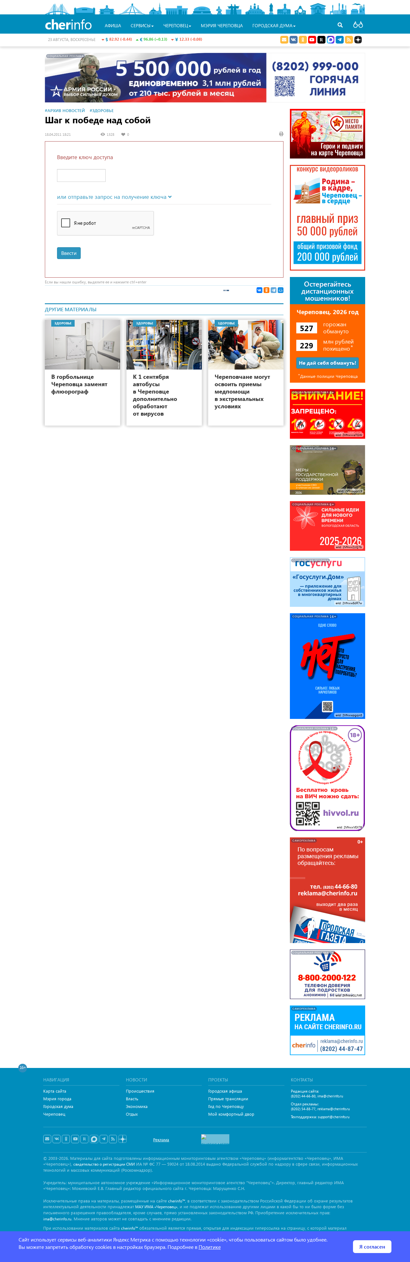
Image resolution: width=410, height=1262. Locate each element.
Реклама (161, 1139)
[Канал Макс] (330, 40)
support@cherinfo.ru (333, 1117)
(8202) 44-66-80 (303, 1096)
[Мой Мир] (280, 290)
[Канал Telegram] (104, 1139)
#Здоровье (102, 110)
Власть (132, 1098)
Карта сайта (54, 1091)
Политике (210, 1246)
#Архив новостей (65, 110)
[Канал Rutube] (321, 40)
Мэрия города (57, 1098)
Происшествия (140, 1091)
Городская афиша (225, 1091)
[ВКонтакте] (259, 290)
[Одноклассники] (266, 290)
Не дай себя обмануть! (327, 362)
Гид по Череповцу (226, 1106)
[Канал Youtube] (312, 40)
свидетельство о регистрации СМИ (104, 1164)
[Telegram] (273, 290)
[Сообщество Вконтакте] (57, 1139)
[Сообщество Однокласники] (303, 40)
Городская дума (58, 1106)
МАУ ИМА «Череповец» (156, 1206)
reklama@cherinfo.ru (333, 1109)
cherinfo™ (176, 1201)
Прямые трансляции (228, 1098)
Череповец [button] (175, 25)
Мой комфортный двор (231, 1114)
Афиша (113, 25)
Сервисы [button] (141, 25)
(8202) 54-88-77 (303, 1109)
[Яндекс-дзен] (122, 1139)
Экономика (137, 1106)
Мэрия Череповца (222, 25)
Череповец (54, 1114)
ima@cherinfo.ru (330, 1096)
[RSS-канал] (113, 1139)
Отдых (132, 1114)
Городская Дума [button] (272, 25)
